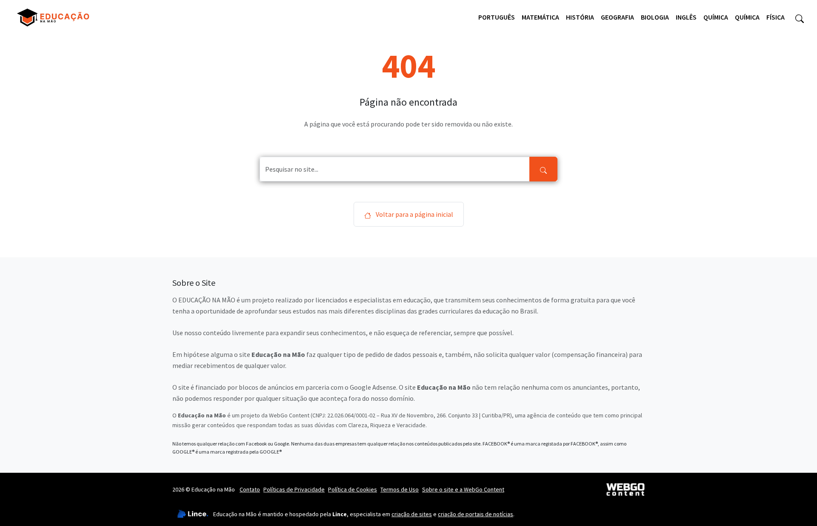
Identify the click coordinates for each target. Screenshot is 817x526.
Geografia (617, 17)
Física (775, 17)
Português (496, 17)
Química (715, 17)
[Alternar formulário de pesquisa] (799, 17)
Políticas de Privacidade (294, 489)
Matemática (540, 17)
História (580, 17)
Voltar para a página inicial (413, 214)
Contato (250, 489)
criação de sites (411, 514)
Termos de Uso (399, 489)
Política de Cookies (352, 489)
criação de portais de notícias (475, 514)
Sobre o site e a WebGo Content (463, 489)
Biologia (655, 17)
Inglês (686, 17)
